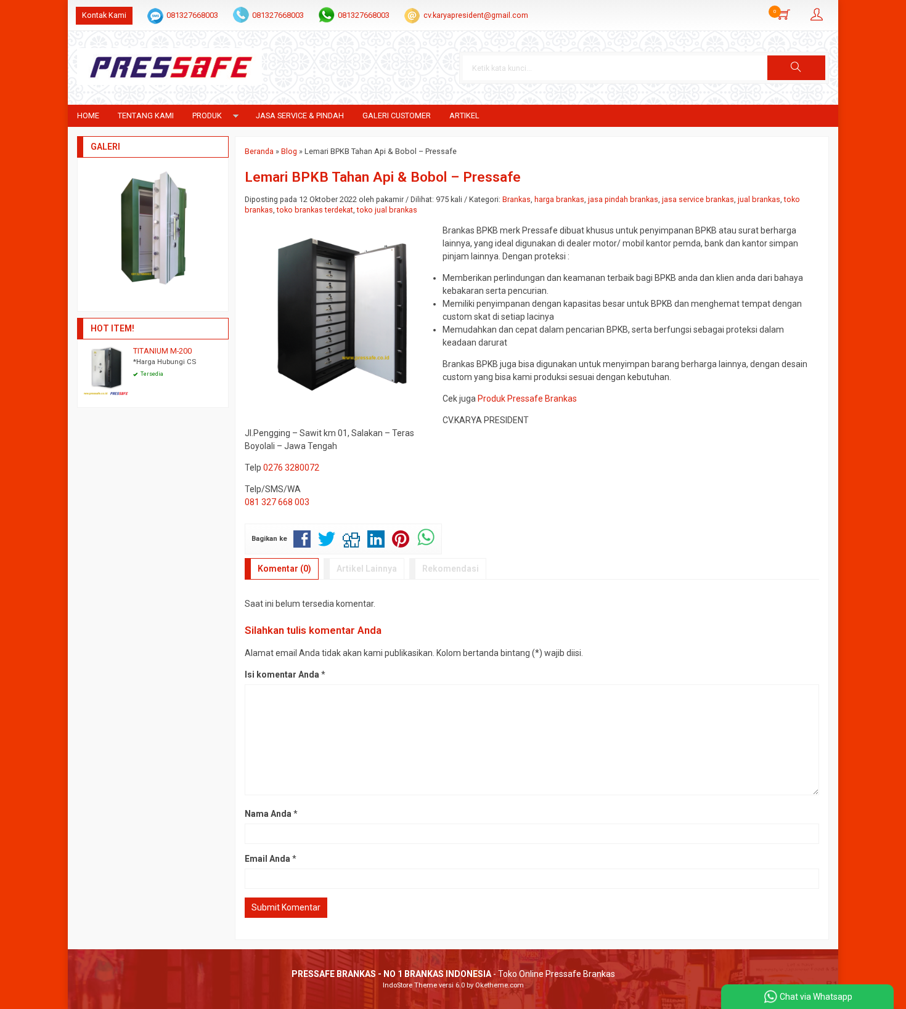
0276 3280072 (291, 467)
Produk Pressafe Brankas (527, 398)
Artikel (464, 115)
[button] (796, 67)
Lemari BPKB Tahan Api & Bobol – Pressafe (383, 177)
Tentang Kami (146, 115)
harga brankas (559, 199)
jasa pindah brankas (623, 199)
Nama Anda (268, 814)
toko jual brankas (387, 209)
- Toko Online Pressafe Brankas (453, 974)
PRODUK (207, 115)
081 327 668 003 (277, 502)
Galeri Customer (396, 115)
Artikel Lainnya (367, 568)
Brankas (516, 199)
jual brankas (759, 199)
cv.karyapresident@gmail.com (475, 15)
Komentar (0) (284, 568)
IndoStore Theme (410, 985)
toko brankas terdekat (315, 209)
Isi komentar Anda (282, 674)
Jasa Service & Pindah (300, 115)
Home (88, 115)
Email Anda (267, 859)
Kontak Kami (104, 15)
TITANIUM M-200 (162, 350)
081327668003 (192, 15)
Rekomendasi (450, 568)
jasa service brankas (698, 199)
